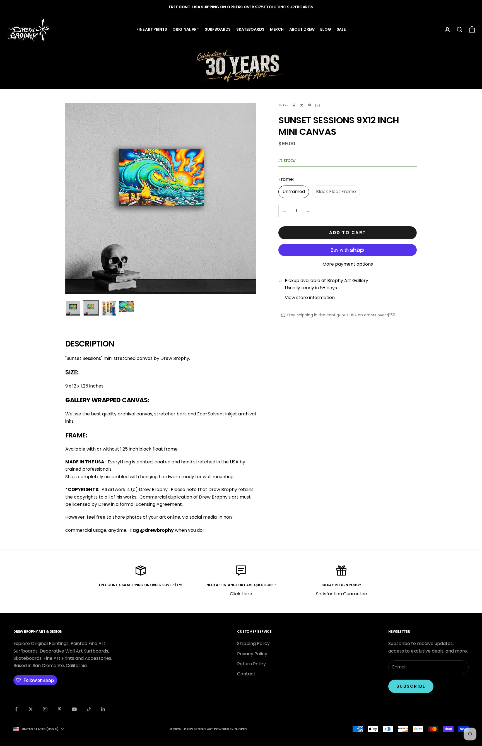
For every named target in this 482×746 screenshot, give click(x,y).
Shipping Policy (253, 643)
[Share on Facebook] (294, 105)
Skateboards (250, 29)
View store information (310, 297)
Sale (341, 29)
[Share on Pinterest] (309, 105)
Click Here (241, 594)
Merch (277, 29)
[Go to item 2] (91, 308)
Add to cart (347, 233)
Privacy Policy (252, 654)
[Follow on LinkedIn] (103, 709)
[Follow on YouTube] (74, 709)
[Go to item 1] (73, 308)
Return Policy (251, 664)
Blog (325, 29)
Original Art (185, 29)
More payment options (347, 264)
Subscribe (410, 686)
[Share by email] (317, 105)
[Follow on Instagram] (45, 709)
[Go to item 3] (109, 308)
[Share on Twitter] (302, 105)
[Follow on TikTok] (88, 709)
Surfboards (218, 29)
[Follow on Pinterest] (59, 709)
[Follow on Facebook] (16, 709)
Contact (246, 674)
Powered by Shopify (230, 729)
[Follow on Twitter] (30, 709)
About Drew (302, 29)
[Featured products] (241, 66)
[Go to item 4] (126, 306)
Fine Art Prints (151, 29)
